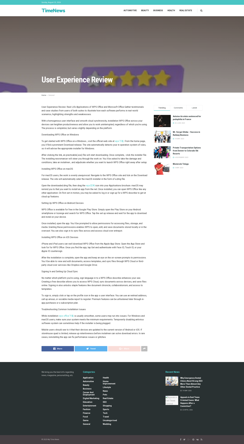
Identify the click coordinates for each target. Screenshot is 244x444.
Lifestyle (107, 387)
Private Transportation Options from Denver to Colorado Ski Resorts (187, 150)
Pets (105, 395)
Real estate (185, 10)
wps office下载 (66, 316)
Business (158, 10)
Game (85, 420)
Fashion (86, 409)
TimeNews (53, 10)
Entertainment (89, 406)
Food (85, 417)
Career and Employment (89, 393)
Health (171, 10)
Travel (106, 417)
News (105, 391)
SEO (105, 402)
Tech (105, 413)
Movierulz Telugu (181, 164)
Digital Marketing (91, 398)
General (51, 95)
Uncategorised (110, 420)
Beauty (145, 10)
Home (44, 95)
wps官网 (90, 185)
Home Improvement (109, 382)
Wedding (107, 424)
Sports (106, 409)
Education (87, 402)
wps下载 (119, 141)
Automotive (130, 10)
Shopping (107, 406)
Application (88, 378)
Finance (86, 413)
